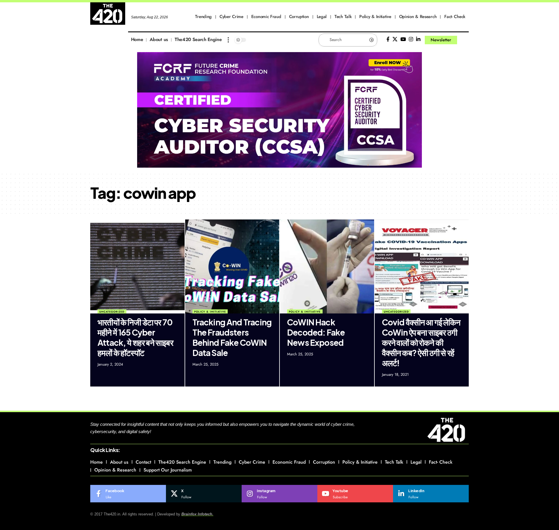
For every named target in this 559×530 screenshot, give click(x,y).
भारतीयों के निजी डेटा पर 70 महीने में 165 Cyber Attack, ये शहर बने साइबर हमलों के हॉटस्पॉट (135, 337)
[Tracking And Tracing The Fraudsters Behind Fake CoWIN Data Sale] (232, 266)
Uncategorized (111, 311)
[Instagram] (411, 39)
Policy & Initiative (210, 311)
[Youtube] (355, 493)
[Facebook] (388, 39)
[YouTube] (403, 39)
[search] (464, 40)
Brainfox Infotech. (197, 514)
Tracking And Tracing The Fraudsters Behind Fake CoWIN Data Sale (232, 337)
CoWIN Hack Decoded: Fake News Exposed (316, 332)
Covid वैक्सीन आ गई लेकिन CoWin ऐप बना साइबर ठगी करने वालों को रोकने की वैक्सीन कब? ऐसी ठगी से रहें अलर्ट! (421, 342)
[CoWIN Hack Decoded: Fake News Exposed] (327, 266)
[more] (228, 40)
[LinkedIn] (418, 39)
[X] (395, 39)
